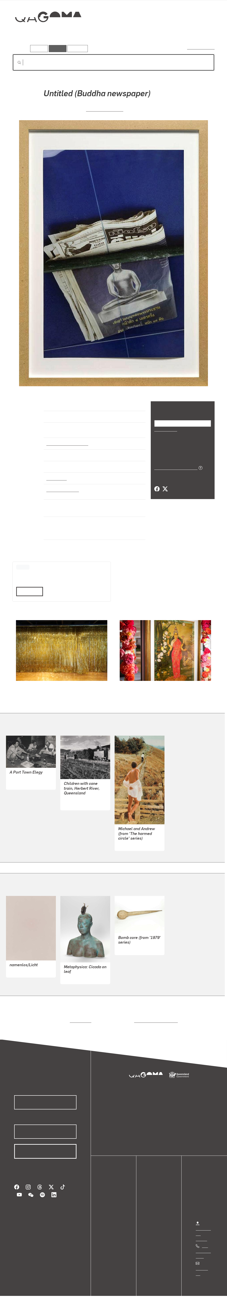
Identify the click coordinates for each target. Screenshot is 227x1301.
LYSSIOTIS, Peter (131, 840)
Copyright (69, 1293)
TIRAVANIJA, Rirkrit (104, 109)
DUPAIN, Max (74, 800)
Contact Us (204, 1264)
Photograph (55, 474)
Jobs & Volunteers (21, 1293)
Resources (76, 48)
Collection (45, 31)
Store (109, 1201)
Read (28, 587)
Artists (181, 32)
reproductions (79, 1016)
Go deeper (204, 32)
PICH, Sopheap (129, 944)
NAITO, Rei (18, 967)
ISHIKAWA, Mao (22, 779)
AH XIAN (70, 973)
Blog (108, 1207)
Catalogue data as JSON (174, 467)
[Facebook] (157, 488)
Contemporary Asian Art (66, 439)
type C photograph (61, 486)
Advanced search (201, 47)
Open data (113, 1185)
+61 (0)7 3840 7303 (203, 1247)
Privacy (48, 1293)
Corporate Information (101, 1293)
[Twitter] (165, 488)
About (109, 1212)
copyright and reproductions (154, 1016)
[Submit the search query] (16, 62)
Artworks (160, 32)
